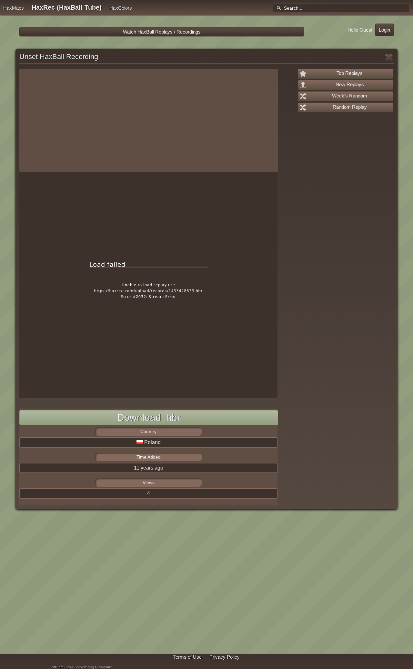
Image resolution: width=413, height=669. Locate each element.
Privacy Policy (224, 657)
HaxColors (120, 8)
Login (384, 30)
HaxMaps (13, 8)
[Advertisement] (149, 120)
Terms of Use (187, 657)
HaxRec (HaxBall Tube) (67, 7)
